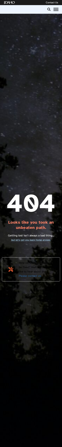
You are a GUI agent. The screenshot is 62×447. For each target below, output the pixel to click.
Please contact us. (30, 276)
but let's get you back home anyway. (31, 240)
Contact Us (52, 2)
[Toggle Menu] (56, 9)
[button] (49, 9)
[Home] (10, 2)
